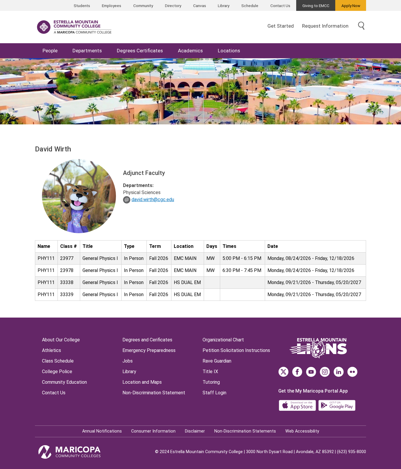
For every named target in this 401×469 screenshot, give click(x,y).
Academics (190, 51)
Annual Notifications (102, 431)
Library (223, 5)
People (50, 51)
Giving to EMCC (315, 5)
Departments (87, 51)
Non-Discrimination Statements (245, 431)
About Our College (61, 340)
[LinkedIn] (338, 372)
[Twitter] (283, 372)
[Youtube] (311, 372)
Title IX (210, 371)
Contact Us (280, 5)
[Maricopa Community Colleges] (77, 452)
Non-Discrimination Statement (153, 392)
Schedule (249, 5)
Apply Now (350, 5)
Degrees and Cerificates (147, 340)
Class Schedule (58, 361)
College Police (57, 371)
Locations (229, 51)
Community (143, 5)
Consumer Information (153, 431)
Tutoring (211, 382)
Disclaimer (195, 431)
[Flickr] (352, 372)
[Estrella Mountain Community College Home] (74, 27)
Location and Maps (142, 382)
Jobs (127, 361)
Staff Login (214, 392)
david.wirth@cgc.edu (153, 199)
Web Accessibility (302, 431)
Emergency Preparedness (149, 350)
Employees (111, 5)
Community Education (64, 382)
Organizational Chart (223, 340)
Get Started (280, 26)
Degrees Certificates (140, 51)
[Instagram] (325, 372)
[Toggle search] (361, 26)
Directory (173, 5)
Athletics (51, 350)
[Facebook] (297, 372)
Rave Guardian (217, 361)
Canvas (199, 5)
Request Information (325, 26)
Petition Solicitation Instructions (236, 350)
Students (82, 5)
